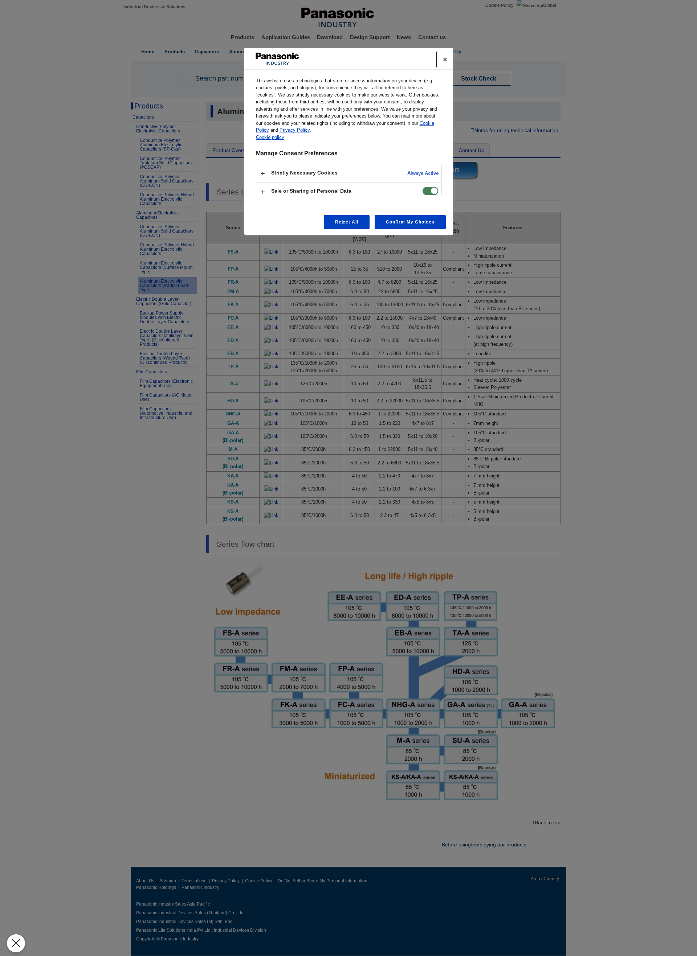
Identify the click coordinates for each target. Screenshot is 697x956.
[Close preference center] (445, 59)
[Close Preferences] (16, 943)
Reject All (347, 222)
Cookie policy (270, 137)
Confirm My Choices (410, 222)
